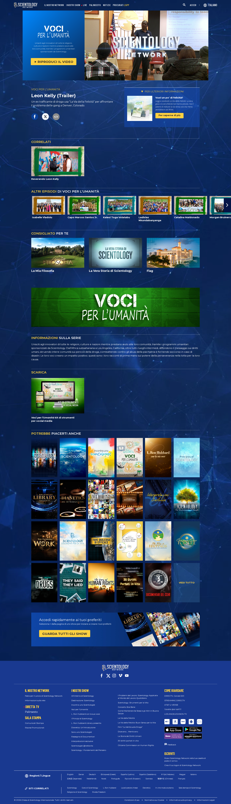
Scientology (72, 788)
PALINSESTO (95, 5)
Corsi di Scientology (90, 788)
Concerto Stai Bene (126, 707)
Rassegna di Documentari (83, 736)
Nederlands (91, 779)
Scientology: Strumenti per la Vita (133, 702)
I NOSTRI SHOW (73, 5)
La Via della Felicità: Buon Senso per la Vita (137, 722)
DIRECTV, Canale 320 (174, 696)
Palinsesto (31, 711)
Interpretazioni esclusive (82, 741)
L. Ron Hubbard (109, 788)
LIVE (85, 5)
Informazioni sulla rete (35, 700)
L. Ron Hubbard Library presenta (86, 723)
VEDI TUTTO (187, 582)
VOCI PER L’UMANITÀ (45, 89)
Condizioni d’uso (131, 800)
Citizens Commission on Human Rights (136, 745)
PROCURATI (121, 5)
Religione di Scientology (77, 792)
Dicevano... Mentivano (128, 731)
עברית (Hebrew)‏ (167, 774)
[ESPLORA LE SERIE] (44, 457)
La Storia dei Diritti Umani (129, 736)
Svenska (149, 779)
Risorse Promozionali (34, 727)
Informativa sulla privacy (180, 800)
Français (181, 779)
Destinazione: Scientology (83, 700)
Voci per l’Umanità (79, 709)
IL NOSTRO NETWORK (54, 5)
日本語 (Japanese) (74, 779)
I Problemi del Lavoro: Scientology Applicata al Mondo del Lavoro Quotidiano (138, 696)
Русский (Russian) (132, 779)
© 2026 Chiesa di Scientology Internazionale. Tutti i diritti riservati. (44, 800)
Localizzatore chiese (129, 788)
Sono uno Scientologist (81, 732)
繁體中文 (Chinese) (165, 779)
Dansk (81, 774)
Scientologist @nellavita (82, 746)
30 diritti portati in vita (128, 741)
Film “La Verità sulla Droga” (130, 727)
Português (115, 779)
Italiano (193, 774)
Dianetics (146, 788)
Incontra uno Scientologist (83, 705)
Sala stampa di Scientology (190, 788)
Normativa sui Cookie (154, 800)
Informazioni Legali (206, 800)
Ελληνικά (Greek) (108, 774)
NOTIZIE (107, 5)
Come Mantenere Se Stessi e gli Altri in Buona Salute (138, 712)
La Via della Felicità (126, 718)
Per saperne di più (169, 115)
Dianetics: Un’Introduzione (83, 727)
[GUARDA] (187, 457)
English (70, 774)
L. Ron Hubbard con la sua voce (85, 714)
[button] (3, 205)
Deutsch (92, 774)
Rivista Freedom (99, 792)
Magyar (182, 774)
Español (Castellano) (147, 774)
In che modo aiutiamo (164, 788)
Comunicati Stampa (34, 723)
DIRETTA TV (32, 707)
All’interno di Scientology (82, 696)
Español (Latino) (127, 774)
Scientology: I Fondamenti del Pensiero (88, 750)
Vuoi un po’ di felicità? (169, 97)
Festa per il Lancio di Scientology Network (43, 696)
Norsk (103, 779)
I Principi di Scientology (81, 718)
